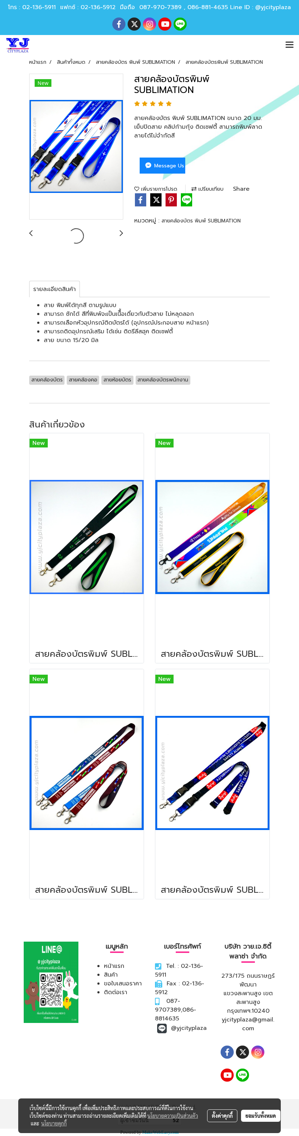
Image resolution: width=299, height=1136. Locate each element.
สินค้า (111, 974)
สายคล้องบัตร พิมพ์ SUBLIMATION (201, 221)
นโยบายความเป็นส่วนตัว (172, 1115)
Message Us (168, 166)
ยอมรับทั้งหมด (260, 1115)
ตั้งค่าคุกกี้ (222, 1115)
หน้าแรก (114, 966)
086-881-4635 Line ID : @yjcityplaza (239, 7)
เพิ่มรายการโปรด (158, 189)
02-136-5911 (39, 7)
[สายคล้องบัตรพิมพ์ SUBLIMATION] (76, 147)
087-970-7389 (160, 7)
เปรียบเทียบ (210, 189)
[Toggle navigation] (289, 45)
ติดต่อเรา (115, 992)
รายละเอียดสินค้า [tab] (54, 289)
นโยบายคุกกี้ (54, 1123)
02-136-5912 (98, 7)
